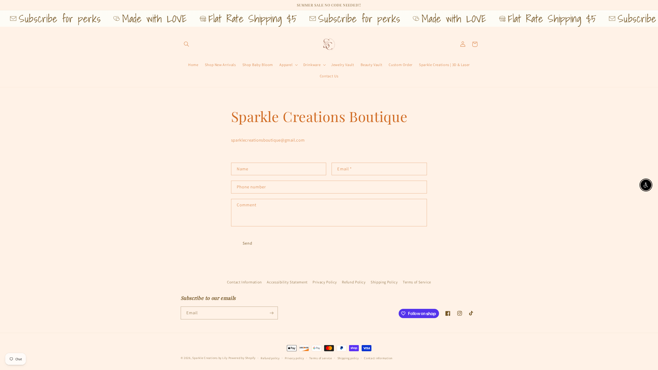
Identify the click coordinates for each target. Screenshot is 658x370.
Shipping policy (348, 358)
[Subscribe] (271, 313)
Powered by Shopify (242, 358)
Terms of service (320, 358)
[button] (187, 44)
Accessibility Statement (287, 282)
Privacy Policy (325, 282)
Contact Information (244, 282)
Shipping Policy (384, 282)
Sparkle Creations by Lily (209, 358)
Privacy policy (294, 358)
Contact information (378, 358)
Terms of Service (417, 282)
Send (247, 243)
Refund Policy (353, 282)
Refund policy (270, 358)
